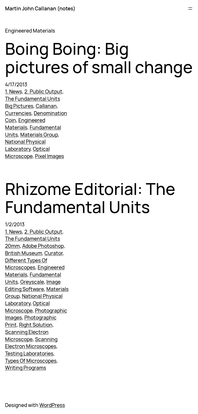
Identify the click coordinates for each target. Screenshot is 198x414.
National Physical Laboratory (25, 145)
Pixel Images (49, 156)
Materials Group (39, 134)
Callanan (46, 106)
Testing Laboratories (29, 353)
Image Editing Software (33, 285)
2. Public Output (43, 91)
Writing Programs (25, 367)
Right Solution (35, 324)
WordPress (52, 405)
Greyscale (32, 281)
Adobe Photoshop (43, 245)
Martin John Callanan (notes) (40, 8)
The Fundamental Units (32, 98)
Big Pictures (19, 106)
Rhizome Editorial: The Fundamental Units (90, 198)
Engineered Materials (25, 124)
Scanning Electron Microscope (27, 336)
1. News (13, 91)
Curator (53, 253)
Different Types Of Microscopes (26, 264)
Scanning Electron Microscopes (31, 343)
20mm (12, 245)
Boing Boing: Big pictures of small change (99, 58)
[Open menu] (190, 8)
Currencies (18, 113)
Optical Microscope (27, 152)
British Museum (23, 253)
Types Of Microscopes (31, 360)
